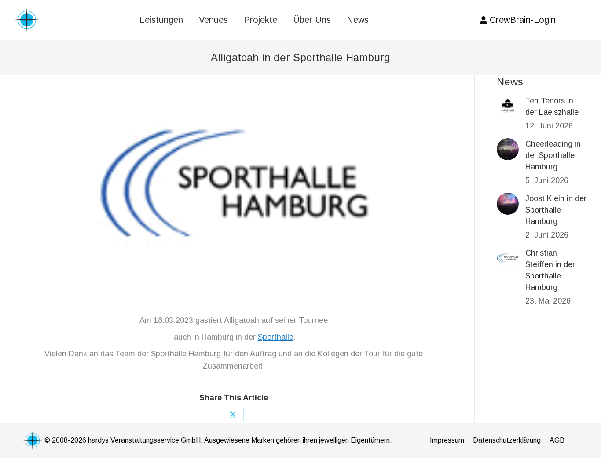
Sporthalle (275, 337)
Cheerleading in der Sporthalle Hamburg (553, 155)
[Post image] (508, 106)
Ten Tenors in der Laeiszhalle (552, 106)
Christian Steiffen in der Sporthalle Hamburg (550, 270)
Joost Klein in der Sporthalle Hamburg (555, 210)
